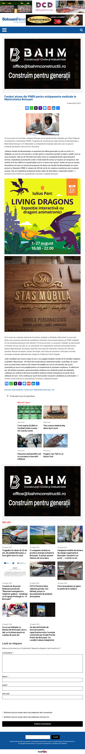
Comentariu (7, 653)
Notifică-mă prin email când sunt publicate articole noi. (26, 717)
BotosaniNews (17, 390)
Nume (5, 676)
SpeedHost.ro (48, 743)
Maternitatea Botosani (42, 390)
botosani (7, 390)
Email (5, 685)
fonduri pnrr (28, 390)
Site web (5, 694)
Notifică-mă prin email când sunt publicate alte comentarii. (28, 712)
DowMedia (64, 743)
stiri (52, 390)
